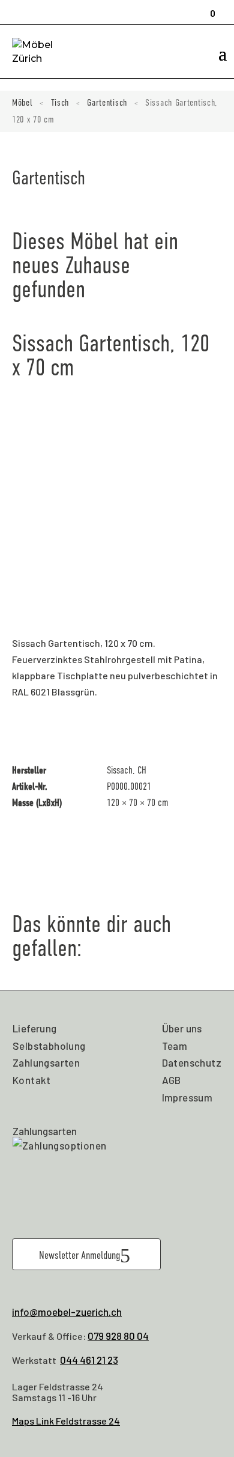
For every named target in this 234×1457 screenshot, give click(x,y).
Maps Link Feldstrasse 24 (66, 1420)
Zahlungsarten (46, 1062)
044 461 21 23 (89, 1360)
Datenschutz (191, 1062)
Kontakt (32, 1080)
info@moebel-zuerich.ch (67, 1312)
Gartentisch (107, 102)
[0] (209, 8)
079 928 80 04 (118, 1336)
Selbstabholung (49, 1046)
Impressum (187, 1097)
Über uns (182, 1028)
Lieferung (35, 1028)
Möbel (22, 102)
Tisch (60, 102)
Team (175, 1046)
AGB (171, 1080)
